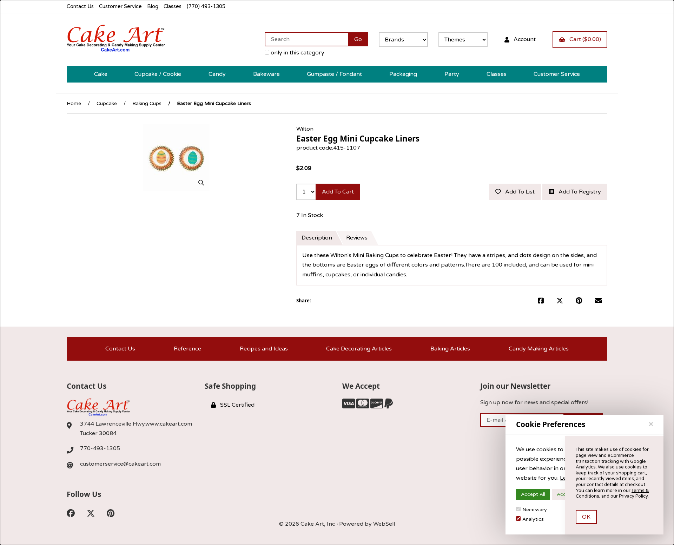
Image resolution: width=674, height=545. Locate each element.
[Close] (651, 424)
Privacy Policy (633, 496)
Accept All (533, 494)
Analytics (533, 519)
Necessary (534, 510)
